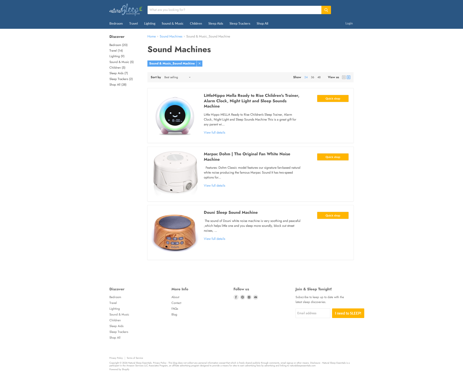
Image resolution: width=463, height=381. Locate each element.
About (175, 297)
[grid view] (344, 77)
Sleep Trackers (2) (121, 79)
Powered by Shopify (119, 369)
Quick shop (333, 98)
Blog (174, 314)
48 (319, 77)
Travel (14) (116, 50)
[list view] (348, 77)
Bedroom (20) (118, 45)
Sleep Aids (215, 23)
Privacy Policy (116, 358)
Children (196, 23)
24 (306, 77)
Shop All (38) (117, 84)
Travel (133, 23)
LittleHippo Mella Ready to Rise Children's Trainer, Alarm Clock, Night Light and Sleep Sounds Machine (251, 100)
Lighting (149, 23)
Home (151, 36)
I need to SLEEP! (348, 313)
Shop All (262, 23)
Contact (176, 303)
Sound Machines (171, 36)
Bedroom (116, 23)
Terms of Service (135, 358)
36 (312, 77)
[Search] (326, 10)
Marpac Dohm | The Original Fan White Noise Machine (247, 156)
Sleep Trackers (240, 23)
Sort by (156, 77)
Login (349, 23)
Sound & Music (173, 23)
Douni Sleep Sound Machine (231, 212)
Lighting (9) (116, 56)
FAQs (174, 308)
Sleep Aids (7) (118, 73)
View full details (214, 132)
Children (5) (117, 67)
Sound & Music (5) (121, 62)
